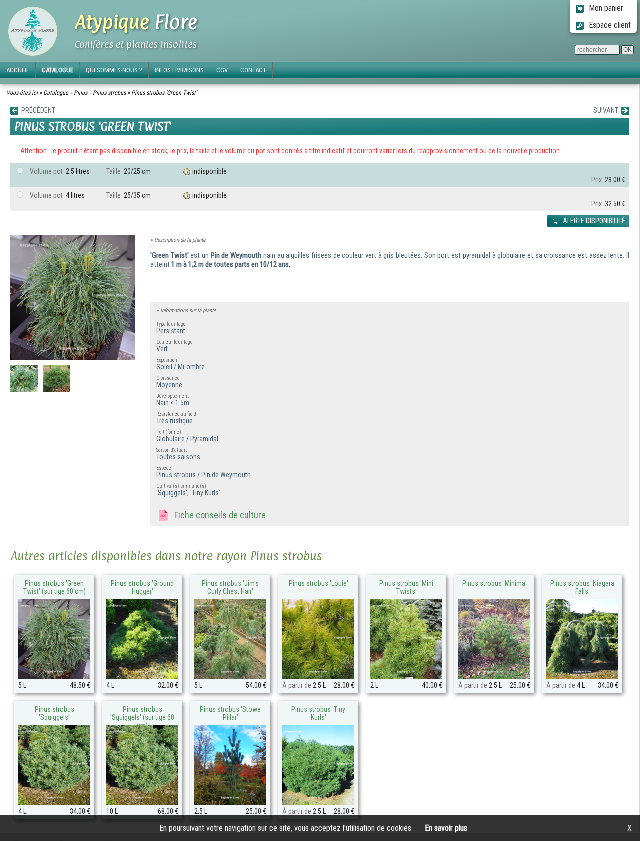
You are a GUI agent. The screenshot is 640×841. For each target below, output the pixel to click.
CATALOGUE (58, 70)
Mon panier (605, 8)
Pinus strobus (109, 92)
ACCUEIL (18, 70)
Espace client (609, 25)
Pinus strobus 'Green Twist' (164, 92)
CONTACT (253, 70)
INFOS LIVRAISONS (179, 70)
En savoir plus (446, 828)
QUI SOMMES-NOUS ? (114, 70)
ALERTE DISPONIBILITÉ (594, 221)
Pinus (81, 92)
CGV (222, 70)
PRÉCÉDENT (37, 110)
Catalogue (56, 92)
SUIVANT (608, 110)
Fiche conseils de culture (218, 515)
